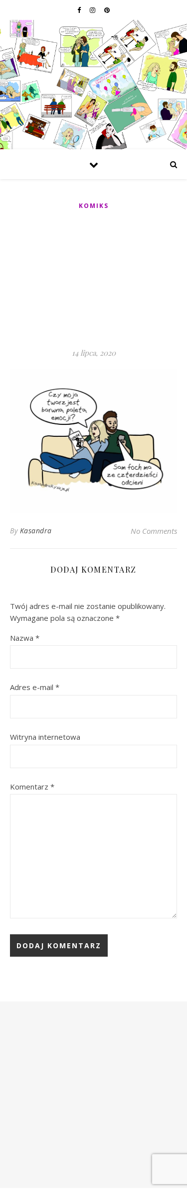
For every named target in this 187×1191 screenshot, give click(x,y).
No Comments (154, 531)
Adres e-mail (34, 687)
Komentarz (32, 787)
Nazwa (24, 638)
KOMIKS (94, 205)
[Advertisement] (93, 279)
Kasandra (36, 530)
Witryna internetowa (45, 737)
